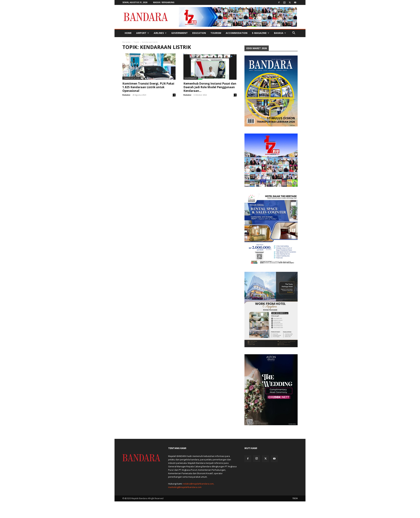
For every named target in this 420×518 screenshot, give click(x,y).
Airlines (159, 32)
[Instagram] (284, 2)
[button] (294, 33)
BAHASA (278, 32)
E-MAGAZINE (259, 32)
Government (179, 32)
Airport (141, 32)
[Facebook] (278, 2)
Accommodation (236, 32)
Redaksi (126, 95)
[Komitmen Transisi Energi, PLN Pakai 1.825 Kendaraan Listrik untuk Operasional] (149, 66)
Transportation (131, 78)
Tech (295, 498)
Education (199, 32)
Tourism (215, 32)
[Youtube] (295, 2)
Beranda (126, 42)
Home (128, 32)
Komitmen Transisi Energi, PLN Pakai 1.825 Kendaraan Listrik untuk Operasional (148, 87)
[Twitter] (289, 2)
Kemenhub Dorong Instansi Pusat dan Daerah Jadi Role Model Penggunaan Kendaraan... (209, 87)
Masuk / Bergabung (163, 2)
